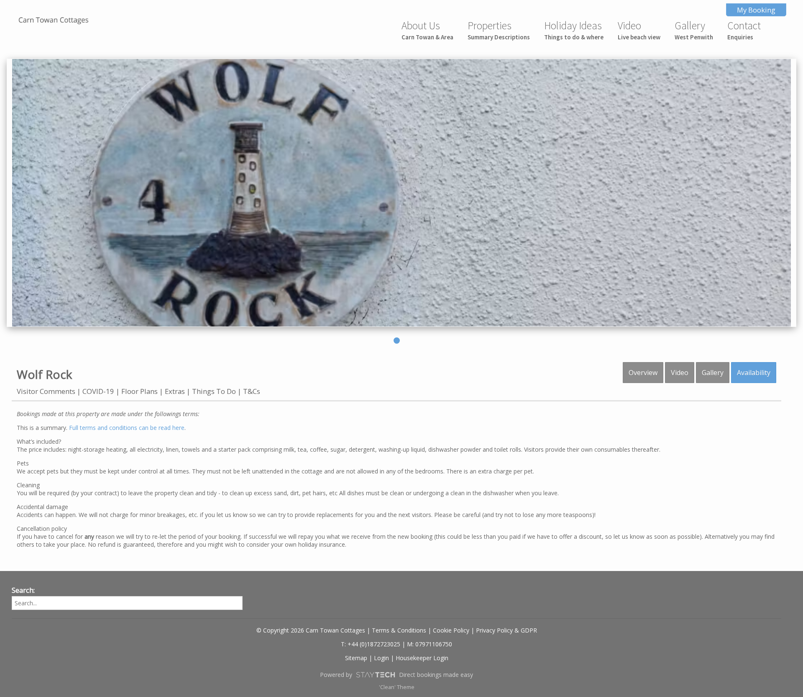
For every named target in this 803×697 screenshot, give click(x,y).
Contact (744, 30)
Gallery (694, 30)
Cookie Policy (451, 630)
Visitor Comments (46, 391)
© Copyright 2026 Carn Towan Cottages (310, 630)
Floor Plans (139, 391)
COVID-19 (98, 391)
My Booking (756, 10)
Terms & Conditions (399, 630)
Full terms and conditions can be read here (126, 428)
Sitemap (356, 658)
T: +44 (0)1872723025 (370, 644)
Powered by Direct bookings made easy (396, 675)
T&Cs (251, 391)
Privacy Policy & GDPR (506, 630)
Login (381, 658)
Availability (753, 372)
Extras (175, 391)
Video (639, 30)
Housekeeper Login (422, 658)
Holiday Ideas (574, 30)
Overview (643, 372)
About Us (427, 30)
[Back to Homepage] (53, 20)
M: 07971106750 (429, 644)
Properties (499, 30)
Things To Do (214, 391)
